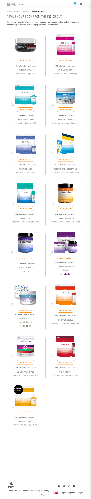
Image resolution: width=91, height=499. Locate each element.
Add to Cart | (25, 60)
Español (71, 492)
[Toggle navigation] (81, 3)
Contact (25, 490)
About (32, 490)
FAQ (38, 490)
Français (79, 492)
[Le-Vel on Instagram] (69, 486)
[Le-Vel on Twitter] (64, 486)
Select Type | (65, 258)
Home (9, 11)
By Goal (26, 11)
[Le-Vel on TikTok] (78, 486)
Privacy (17, 490)
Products (17, 11)
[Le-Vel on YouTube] (73, 486)
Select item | (25, 310)
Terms (10, 490)
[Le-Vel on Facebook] (59, 486)
